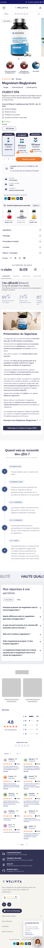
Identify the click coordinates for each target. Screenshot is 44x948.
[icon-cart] (39, 8)
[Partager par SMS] (24, 258)
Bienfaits (16, 276)
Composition (8, 599)
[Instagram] (4, 904)
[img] (10, 726)
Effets (19, 599)
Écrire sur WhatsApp (13, 911)
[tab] (18, 58)
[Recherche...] (38, 13)
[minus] (4, 159)
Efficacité (6, 276)
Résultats (26, 276)
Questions (37, 276)
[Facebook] (9, 904)
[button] (29, 159)
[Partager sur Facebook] (11, 258)
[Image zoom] (19, 37)
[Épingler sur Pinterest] (15, 258)
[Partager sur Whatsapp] (20, 258)
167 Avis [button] (18, 79)
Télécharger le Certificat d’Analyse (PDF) (22, 428)
